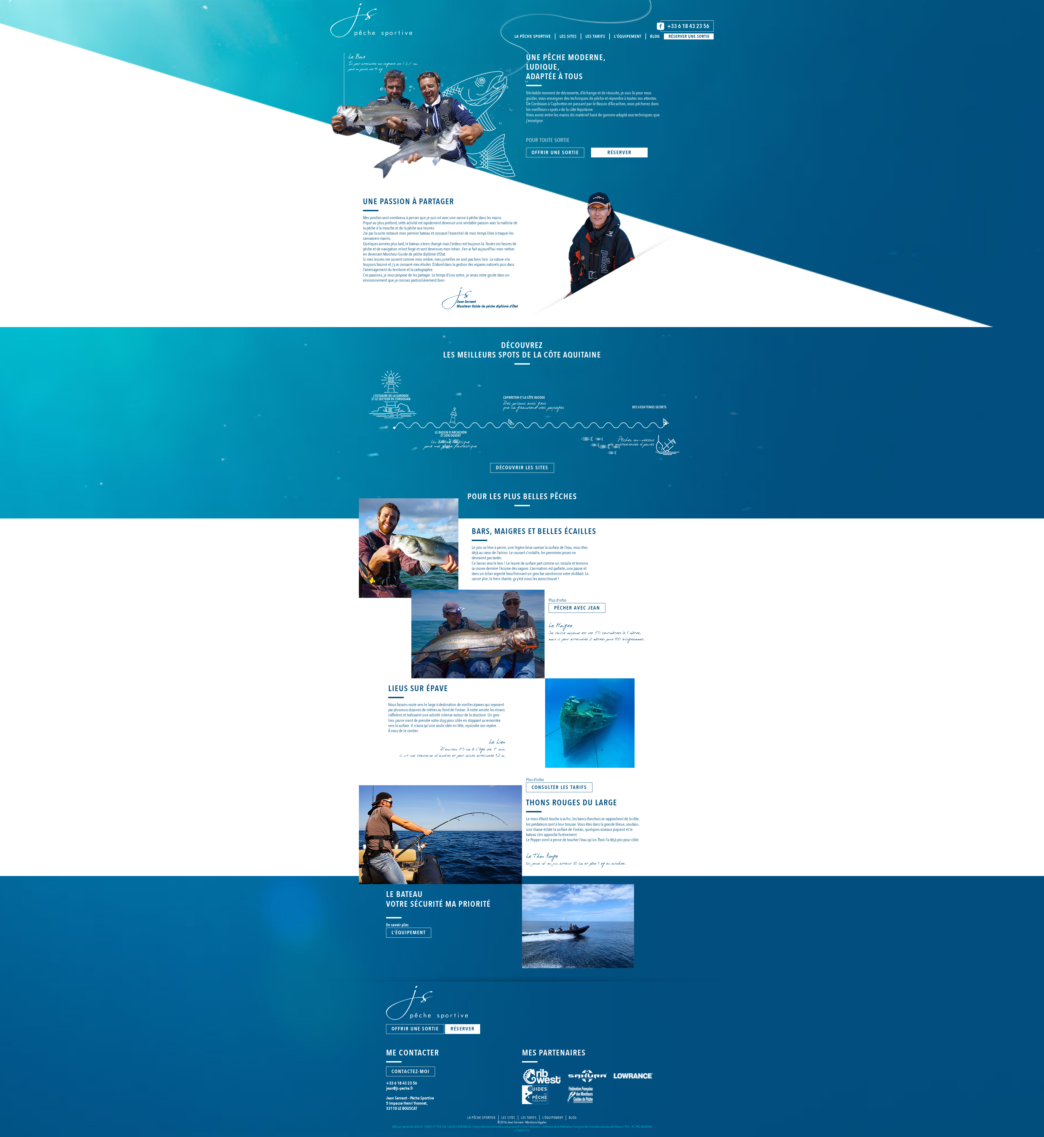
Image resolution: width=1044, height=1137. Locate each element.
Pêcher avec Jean (577, 607)
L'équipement (627, 36)
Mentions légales (535, 1122)
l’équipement (552, 1117)
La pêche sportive (532, 36)
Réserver (619, 152)
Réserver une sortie (689, 36)
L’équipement (408, 932)
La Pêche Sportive (481, 1117)
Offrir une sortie (555, 152)
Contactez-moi (410, 1071)
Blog (655, 36)
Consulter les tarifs (559, 787)
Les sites (568, 36)
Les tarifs (595, 36)
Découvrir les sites (522, 467)
